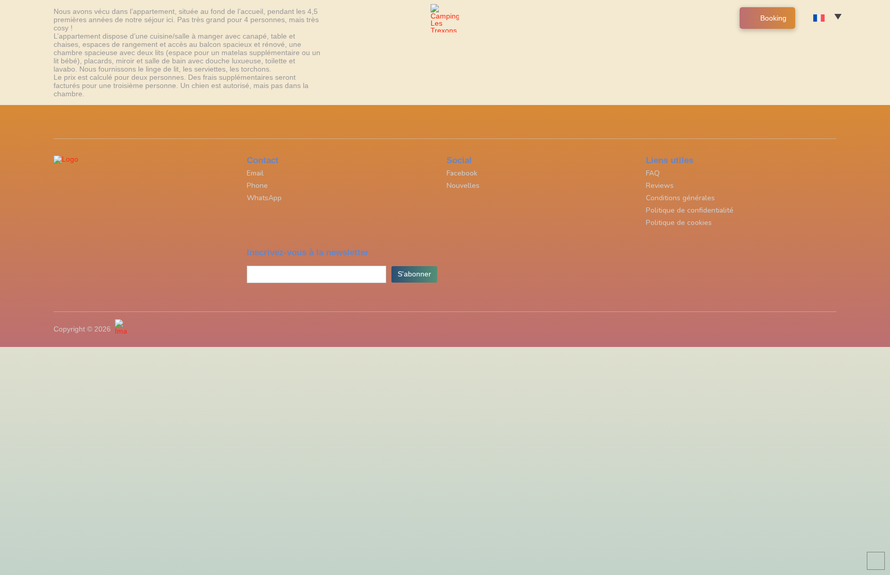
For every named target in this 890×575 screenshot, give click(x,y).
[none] (830, 18)
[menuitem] (830, 18)
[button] (863, 23)
